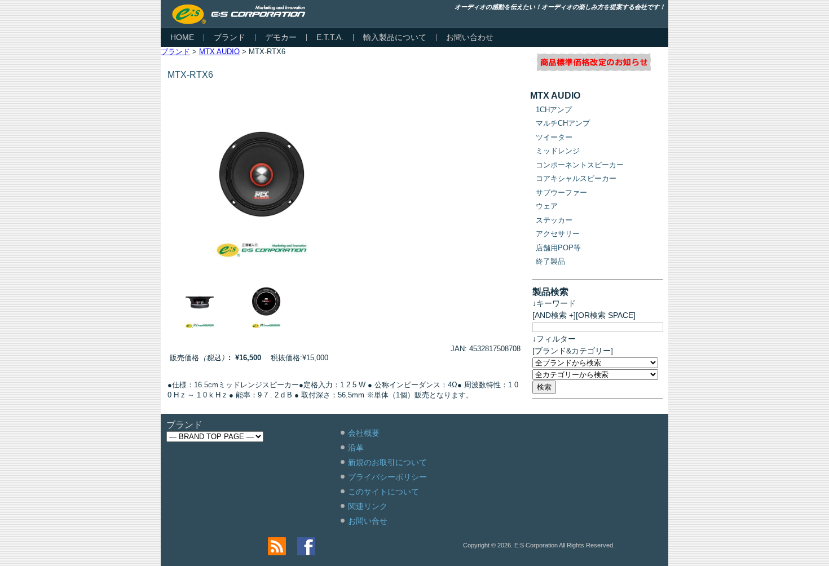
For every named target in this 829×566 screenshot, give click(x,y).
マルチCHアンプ (563, 123)
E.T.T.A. (329, 37)
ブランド (229, 37)
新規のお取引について (387, 462)
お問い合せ (367, 520)
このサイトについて (383, 491)
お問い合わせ (469, 37)
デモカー (281, 37)
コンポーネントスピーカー (580, 165)
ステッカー (554, 220)
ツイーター (554, 137)
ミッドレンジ (558, 151)
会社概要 (364, 432)
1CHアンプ (554, 109)
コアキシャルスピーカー (576, 178)
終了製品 (550, 261)
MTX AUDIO (219, 51)
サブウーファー (561, 192)
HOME (182, 37)
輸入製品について (394, 37)
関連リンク (367, 506)
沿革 (356, 447)
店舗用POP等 (558, 248)
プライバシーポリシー (387, 476)
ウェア (547, 206)
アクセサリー (558, 233)
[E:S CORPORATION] (239, 14)
